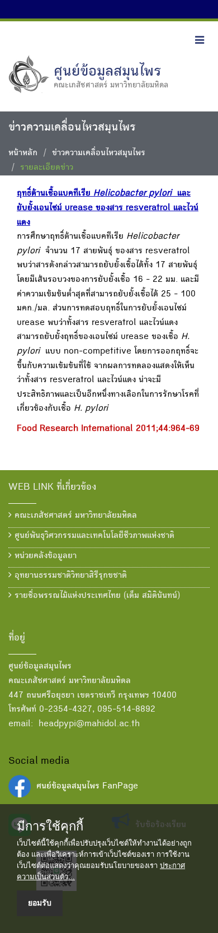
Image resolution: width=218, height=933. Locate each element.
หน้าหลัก (22, 153)
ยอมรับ (39, 902)
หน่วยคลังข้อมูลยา (44, 556)
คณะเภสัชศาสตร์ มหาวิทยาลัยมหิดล (74, 516)
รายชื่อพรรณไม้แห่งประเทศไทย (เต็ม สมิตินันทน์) (96, 596)
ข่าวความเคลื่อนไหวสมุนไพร (98, 153)
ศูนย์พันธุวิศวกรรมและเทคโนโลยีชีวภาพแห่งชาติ (93, 536)
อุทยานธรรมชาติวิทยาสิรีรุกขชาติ (69, 576)
